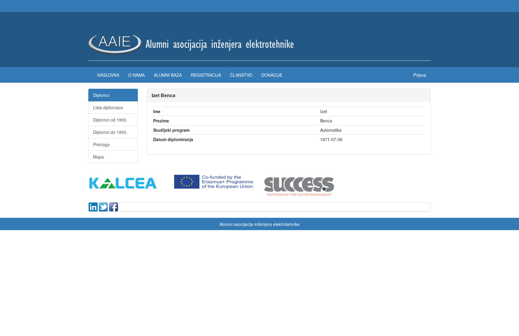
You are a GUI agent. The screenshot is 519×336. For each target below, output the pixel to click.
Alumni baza (168, 75)
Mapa (98, 157)
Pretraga (101, 144)
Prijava (419, 75)
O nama (136, 75)
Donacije (271, 75)
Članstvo (241, 75)
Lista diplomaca (108, 107)
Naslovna (108, 75)
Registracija (206, 75)
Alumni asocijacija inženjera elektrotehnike (260, 224)
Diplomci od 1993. (110, 120)
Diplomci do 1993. (110, 132)
